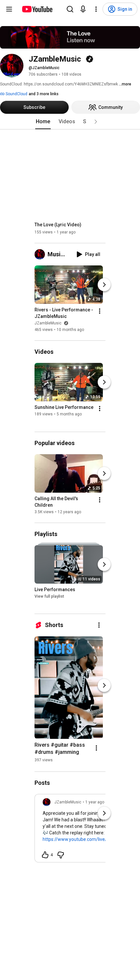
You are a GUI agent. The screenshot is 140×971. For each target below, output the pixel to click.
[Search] (70, 9)
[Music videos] (41, 254)
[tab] (43, 121)
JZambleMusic (49, 323)
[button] (96, 121)
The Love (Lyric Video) (58, 224)
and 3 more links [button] (44, 94)
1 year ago (94, 802)
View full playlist (49, 596)
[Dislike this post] (60, 855)
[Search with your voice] (83, 9)
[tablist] (70, 121)
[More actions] (99, 311)
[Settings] (96, 9)
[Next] (104, 284)
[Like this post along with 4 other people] (45, 855)
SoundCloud (16, 94)
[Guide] (9, 9)
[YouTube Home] (37, 9)
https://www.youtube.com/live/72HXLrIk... (85, 839)
